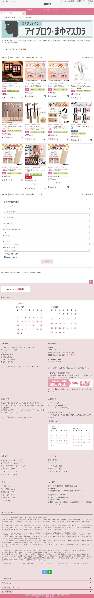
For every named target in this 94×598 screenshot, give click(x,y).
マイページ (52, 456)
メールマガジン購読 (55, 466)
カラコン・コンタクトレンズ (11, 460)
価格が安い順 (19, 57)
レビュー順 (39, 57)
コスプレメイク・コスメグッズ (12, 463)
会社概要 (51, 482)
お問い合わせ (6, 583)
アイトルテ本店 (7, 563)
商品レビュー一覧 (54, 469)
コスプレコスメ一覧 (10, 272)
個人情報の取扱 (7, 592)
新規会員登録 (53, 460)
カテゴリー (5, 456)
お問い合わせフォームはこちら (59, 412)
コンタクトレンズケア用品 (10, 471)
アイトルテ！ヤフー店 (44, 563)
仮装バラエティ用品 (8, 469)
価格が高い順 (29, 57)
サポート (4, 482)
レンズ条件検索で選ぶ (11, 202)
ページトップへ (91, 282)
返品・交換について (8, 495)
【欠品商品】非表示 (11, 257)
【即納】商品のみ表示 (12, 254)
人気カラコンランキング (10, 474)
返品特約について (13, 417)
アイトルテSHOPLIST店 (81, 563)
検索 (24, 13)
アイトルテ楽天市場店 (26, 563)
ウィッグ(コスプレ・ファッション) (13, 466)
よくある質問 (6, 500)
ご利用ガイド (6, 486)
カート (91, 3)
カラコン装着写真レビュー (57, 471)
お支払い (4, 343)
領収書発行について (8, 498)
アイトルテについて (8, 513)
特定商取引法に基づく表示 (11, 587)
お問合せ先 (52, 399)
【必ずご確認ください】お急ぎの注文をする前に (72, 389)
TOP (2, 272)
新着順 (11, 57)
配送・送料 (52, 343)
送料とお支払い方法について (17, 366)
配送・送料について (8, 489)
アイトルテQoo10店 (62, 563)
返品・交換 (5, 399)
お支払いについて (7, 492)
